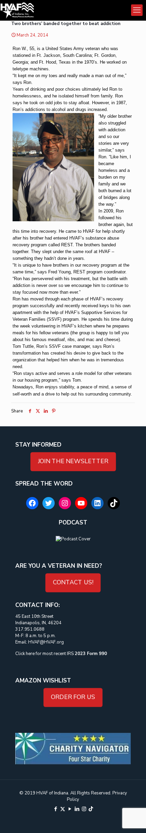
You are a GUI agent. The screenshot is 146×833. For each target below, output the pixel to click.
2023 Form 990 (91, 654)
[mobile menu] (137, 10)
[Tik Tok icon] (91, 809)
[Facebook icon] (55, 809)
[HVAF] (17, 10)
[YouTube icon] (69, 809)
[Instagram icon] (84, 809)
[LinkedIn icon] (76, 809)
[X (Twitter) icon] (62, 809)
